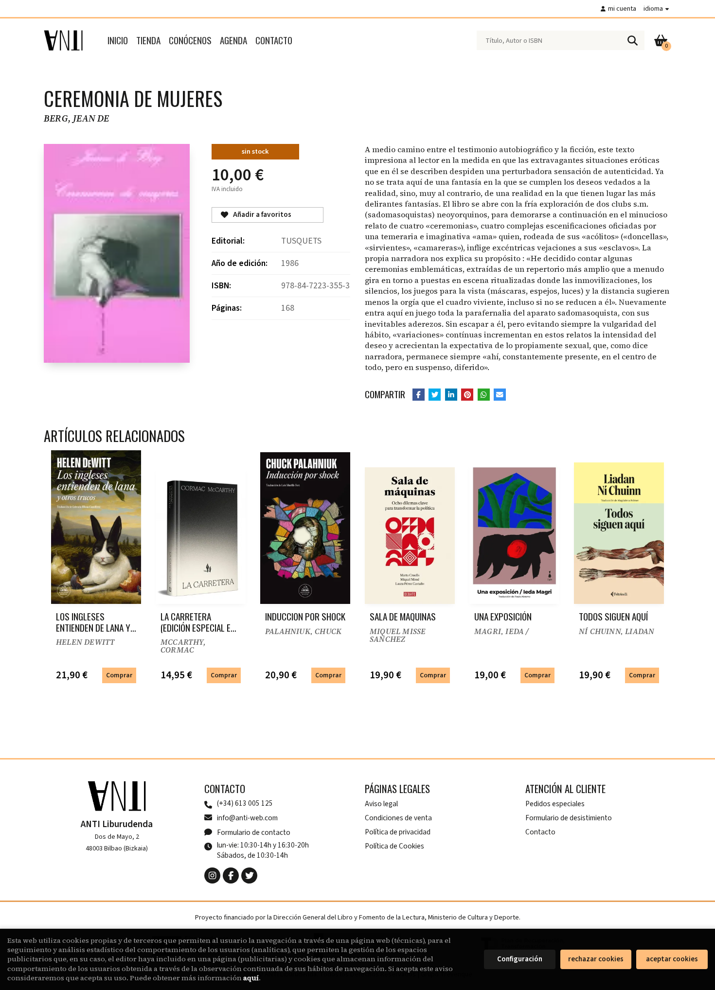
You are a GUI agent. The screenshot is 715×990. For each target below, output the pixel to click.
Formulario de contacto (253, 832)
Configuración (519, 959)
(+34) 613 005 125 (245, 803)
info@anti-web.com (247, 818)
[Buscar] (632, 40)
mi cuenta (622, 8)
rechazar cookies (596, 959)
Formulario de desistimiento (568, 818)
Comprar (119, 675)
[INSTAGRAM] (212, 875)
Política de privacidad (397, 832)
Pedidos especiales (555, 803)
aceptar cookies (672, 959)
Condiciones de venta (398, 818)
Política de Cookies (394, 846)
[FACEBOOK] (231, 875)
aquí (251, 978)
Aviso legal (381, 803)
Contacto (540, 832)
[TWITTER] (249, 875)
